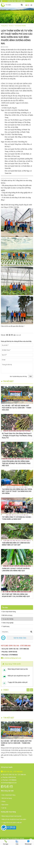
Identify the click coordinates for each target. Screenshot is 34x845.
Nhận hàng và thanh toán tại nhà (11, 816)
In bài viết (18, 335)
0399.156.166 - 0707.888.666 (12, 772)
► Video (5, 690)
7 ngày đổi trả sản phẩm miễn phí (12, 822)
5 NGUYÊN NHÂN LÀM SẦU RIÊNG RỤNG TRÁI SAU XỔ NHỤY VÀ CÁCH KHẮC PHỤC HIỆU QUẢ (16, 463)
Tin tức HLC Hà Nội (20, 25)
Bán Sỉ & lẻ (5, 804)
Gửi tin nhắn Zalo (20, 638)
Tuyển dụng (5, 626)
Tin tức (11, 25)
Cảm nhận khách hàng (9, 611)
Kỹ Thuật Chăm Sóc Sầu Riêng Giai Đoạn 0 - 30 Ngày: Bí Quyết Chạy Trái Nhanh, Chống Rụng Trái (17, 436)
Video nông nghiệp (7, 622)
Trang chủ (4, 25)
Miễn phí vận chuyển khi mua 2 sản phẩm (14, 819)
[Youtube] (12, 335)
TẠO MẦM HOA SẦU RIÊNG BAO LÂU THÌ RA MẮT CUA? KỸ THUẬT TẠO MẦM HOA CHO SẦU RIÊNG (17, 491)
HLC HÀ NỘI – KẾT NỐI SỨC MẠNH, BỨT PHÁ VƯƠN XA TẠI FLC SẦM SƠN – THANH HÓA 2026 (16, 408)
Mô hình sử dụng (7, 615)
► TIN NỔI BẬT (7, 718)
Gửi (31, 376)
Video (3, 801)
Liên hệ (4, 808)
